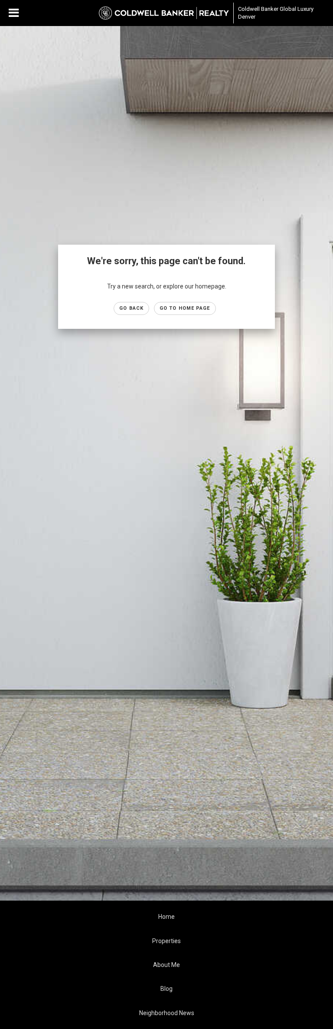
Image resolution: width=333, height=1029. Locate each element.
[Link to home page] (164, 13)
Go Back (131, 308)
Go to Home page (185, 308)
